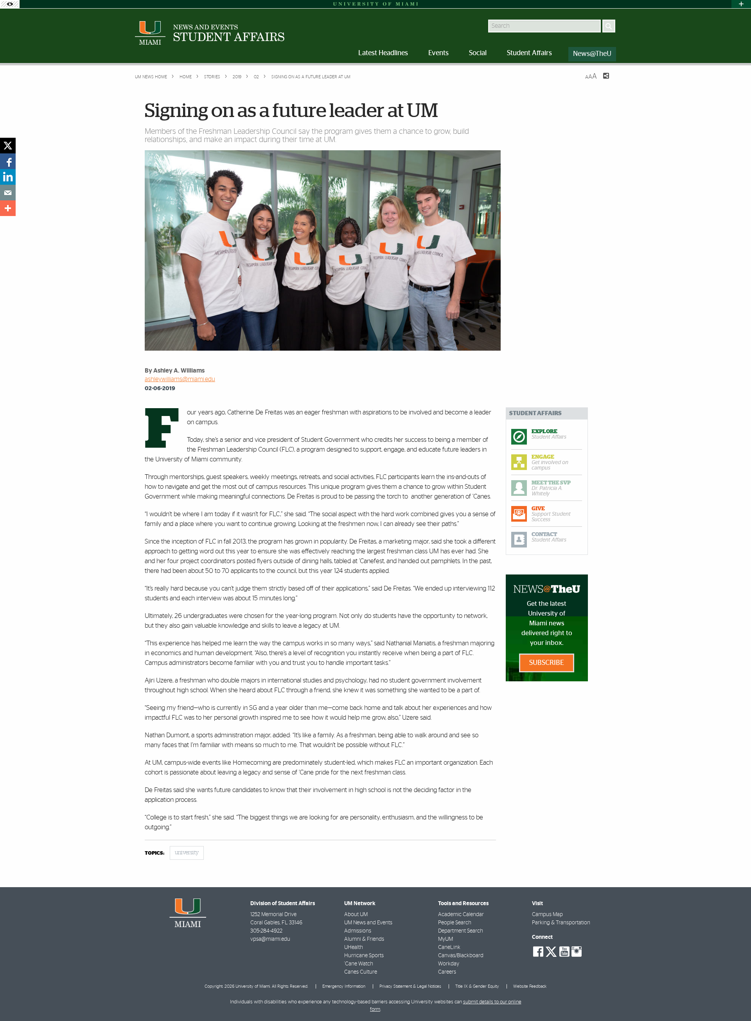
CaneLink (449, 947)
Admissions (357, 931)
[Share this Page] (601, 80)
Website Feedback (529, 986)
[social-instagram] (576, 952)
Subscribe (546, 662)
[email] (8, 192)
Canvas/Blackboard (460, 955)
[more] (8, 208)
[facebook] (8, 161)
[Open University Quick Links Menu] (741, 4)
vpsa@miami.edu (270, 939)
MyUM (445, 939)
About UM (356, 914)
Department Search (460, 931)
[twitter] (8, 145)
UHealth (353, 947)
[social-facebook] (538, 952)
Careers (447, 972)
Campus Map (547, 914)
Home (185, 77)
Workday (448, 964)
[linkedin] (8, 177)
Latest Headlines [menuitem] (383, 53)
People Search (454, 923)
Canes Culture (360, 972)
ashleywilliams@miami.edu (180, 379)
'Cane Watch (358, 964)
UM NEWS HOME (151, 77)
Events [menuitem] (438, 53)
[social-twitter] (551, 951)
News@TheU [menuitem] (592, 54)
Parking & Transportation (561, 923)
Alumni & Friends (364, 939)
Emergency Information (343, 986)
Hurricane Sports (364, 955)
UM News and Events (368, 923)
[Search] (608, 26)
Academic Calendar (461, 914)
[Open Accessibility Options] (10, 4)
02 (256, 77)
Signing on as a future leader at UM (310, 77)
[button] (734, 999)
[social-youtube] (564, 952)
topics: (154, 853)
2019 (236, 77)
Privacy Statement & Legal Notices (410, 986)
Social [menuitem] (478, 53)
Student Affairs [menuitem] (529, 53)
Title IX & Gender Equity (477, 986)
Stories (211, 77)
